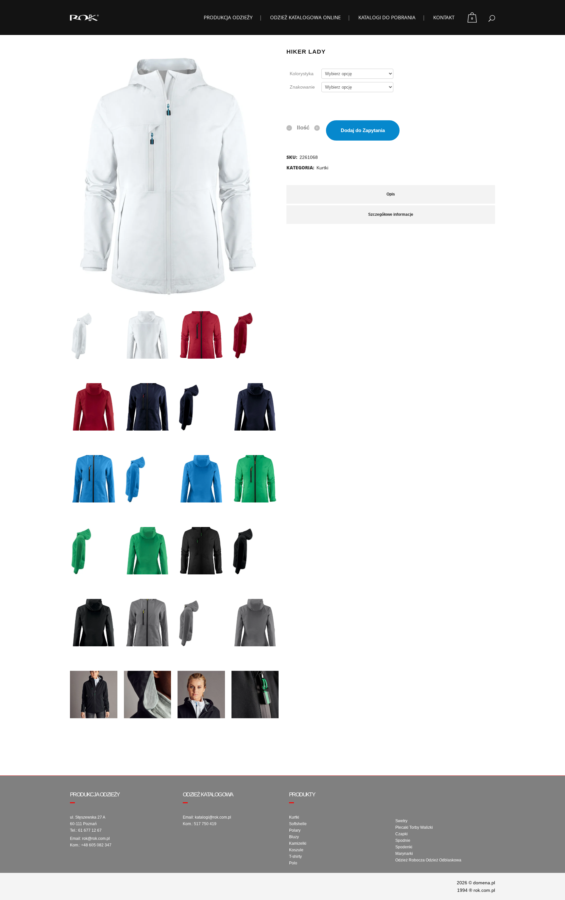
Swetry (401, 821)
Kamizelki (297, 843)
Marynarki (404, 853)
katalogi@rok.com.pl (213, 817)
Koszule (296, 850)
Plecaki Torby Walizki (414, 827)
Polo (293, 863)
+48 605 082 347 (96, 845)
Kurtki (322, 167)
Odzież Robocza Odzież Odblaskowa (428, 860)
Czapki (401, 834)
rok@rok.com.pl (96, 838)
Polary (294, 830)
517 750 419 (205, 824)
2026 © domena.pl (476, 882)
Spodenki (403, 847)
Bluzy (294, 837)
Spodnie (402, 840)
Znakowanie (302, 87)
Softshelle (298, 824)
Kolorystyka (302, 73)
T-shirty (295, 856)
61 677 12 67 (90, 830)
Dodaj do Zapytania (363, 130)
